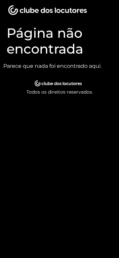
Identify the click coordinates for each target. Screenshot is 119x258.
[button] (104, 11)
